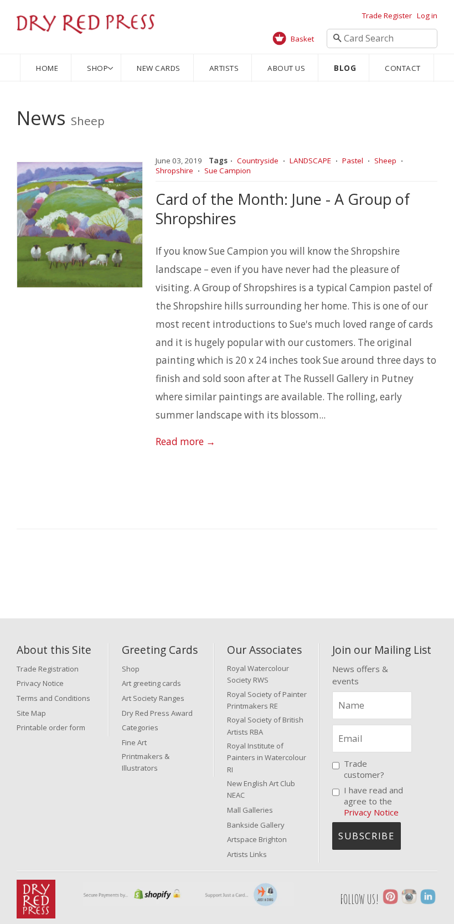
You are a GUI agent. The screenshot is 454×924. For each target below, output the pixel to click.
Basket (302, 39)
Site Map (31, 713)
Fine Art (134, 742)
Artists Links (247, 854)
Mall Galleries (250, 810)
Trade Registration (48, 669)
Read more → (185, 441)
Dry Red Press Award (157, 713)
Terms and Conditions (53, 698)
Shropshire (174, 170)
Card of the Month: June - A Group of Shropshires (283, 209)
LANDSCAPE (310, 161)
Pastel (352, 161)
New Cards (158, 68)
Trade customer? (364, 769)
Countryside (257, 161)
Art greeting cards (151, 683)
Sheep (385, 161)
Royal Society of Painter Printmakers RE (267, 700)
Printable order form (51, 727)
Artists (224, 68)
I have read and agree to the (373, 801)
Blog (345, 68)
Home (47, 68)
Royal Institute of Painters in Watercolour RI (266, 757)
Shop (97, 68)
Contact (403, 68)
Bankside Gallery (256, 825)
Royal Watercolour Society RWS (258, 674)
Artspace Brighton (257, 839)
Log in (427, 15)
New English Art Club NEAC (261, 789)
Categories (140, 727)
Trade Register (387, 15)
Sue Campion (227, 170)
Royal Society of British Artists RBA (265, 725)
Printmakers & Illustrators (145, 762)
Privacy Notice (40, 683)
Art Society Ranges (153, 698)
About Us (286, 68)
